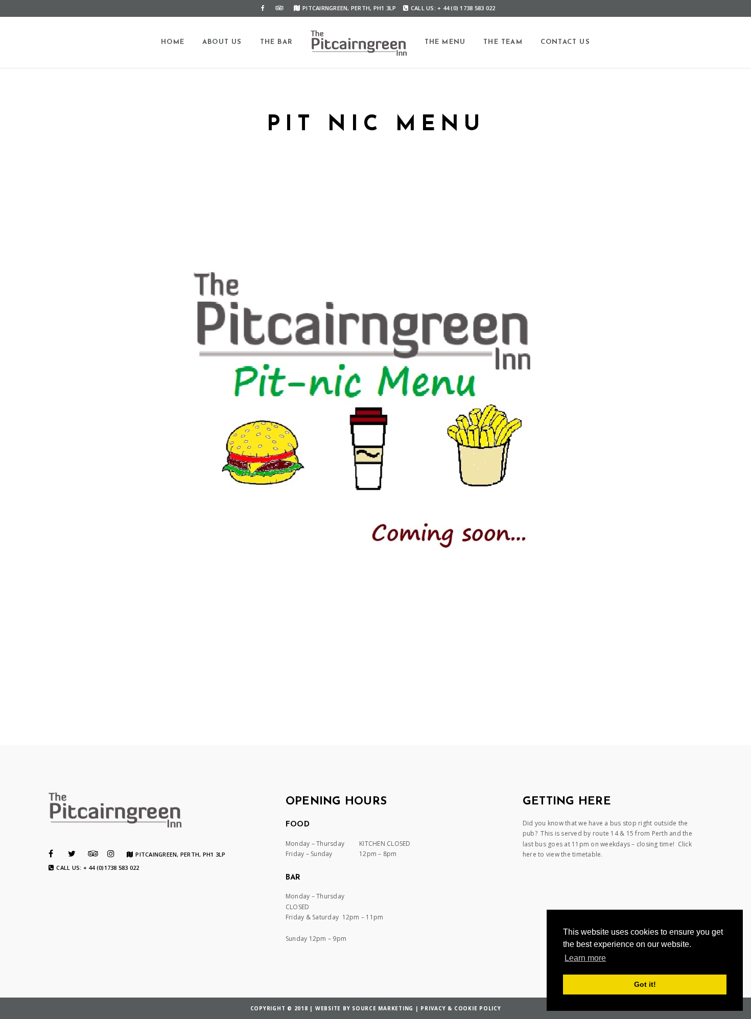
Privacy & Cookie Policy (460, 1008)
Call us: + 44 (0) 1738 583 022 (453, 8)
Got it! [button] (645, 984)
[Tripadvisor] (279, 8)
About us (222, 42)
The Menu (445, 42)
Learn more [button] (585, 958)
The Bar (276, 42)
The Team (503, 42)
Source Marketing (382, 1008)
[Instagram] (110, 853)
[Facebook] (263, 8)
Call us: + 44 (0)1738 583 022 (97, 868)
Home (172, 42)
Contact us (565, 42)
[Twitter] (72, 853)
